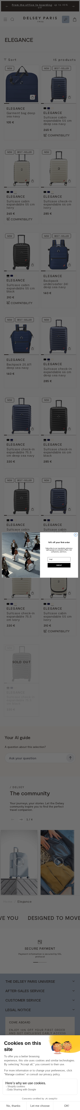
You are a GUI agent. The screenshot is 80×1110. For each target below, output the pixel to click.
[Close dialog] (75, 534)
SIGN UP (59, 565)
